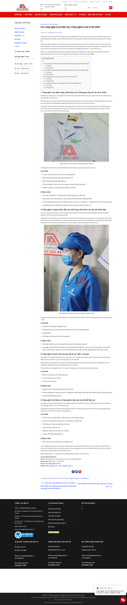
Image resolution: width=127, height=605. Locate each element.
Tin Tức (70, 1)
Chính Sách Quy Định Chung (56, 519)
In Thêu (108, 15)
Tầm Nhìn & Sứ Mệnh (54, 516)
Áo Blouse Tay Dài (20, 547)
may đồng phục (47, 454)
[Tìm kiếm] (110, 7)
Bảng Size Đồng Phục (54, 512)
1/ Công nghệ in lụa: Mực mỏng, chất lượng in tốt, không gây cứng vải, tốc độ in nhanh (66, 63)
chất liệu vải (79, 48)
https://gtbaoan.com (51, 466)
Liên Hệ (97, 1)
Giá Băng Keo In (79, 602)
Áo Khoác (82, 15)
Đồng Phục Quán (56, 15)
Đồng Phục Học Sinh (95, 15)
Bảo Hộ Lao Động (41, 15)
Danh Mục (18, 15)
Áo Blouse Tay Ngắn (20, 550)
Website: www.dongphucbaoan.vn (24, 556)
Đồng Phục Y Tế (70, 15)
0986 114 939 (22, 565)
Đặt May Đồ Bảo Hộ (54, 546)
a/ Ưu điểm (49, 66)
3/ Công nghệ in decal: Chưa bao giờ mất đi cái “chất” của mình (60, 77)
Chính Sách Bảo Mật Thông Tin (57, 523)
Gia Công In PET (45, 24)
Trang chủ (64, 1)
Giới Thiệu (28, 15)
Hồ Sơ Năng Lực (84, 1)
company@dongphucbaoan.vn (53, 463)
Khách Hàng (76, 1)
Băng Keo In (67, 602)
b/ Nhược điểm (50, 68)
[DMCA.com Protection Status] (54, 532)
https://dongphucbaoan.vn (66, 466)
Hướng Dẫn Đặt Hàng (54, 509)
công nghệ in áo (77, 478)
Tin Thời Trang (54, 24)
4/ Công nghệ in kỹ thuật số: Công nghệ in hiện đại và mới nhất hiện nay (62, 83)
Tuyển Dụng (92, 1)
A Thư (60, 32)
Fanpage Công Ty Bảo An (89, 550)
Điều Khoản (51, 527)
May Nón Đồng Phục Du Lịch (56, 550)
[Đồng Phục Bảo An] (22, 8)
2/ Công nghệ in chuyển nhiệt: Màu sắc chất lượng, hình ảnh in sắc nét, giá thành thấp (65, 70)
